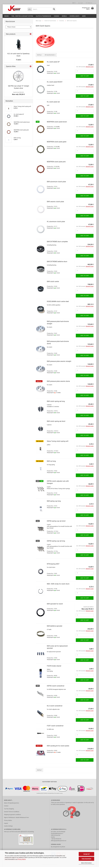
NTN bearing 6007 (53, 564)
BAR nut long (51, 461)
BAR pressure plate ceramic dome (58, 381)
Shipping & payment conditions (12, 814)
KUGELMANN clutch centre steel (58, 301)
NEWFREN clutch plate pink (56, 162)
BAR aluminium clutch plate (56, 182)
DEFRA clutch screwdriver (55, 686)
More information (86, 863)
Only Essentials (86, 859)
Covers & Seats (74, 16)
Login (81, 3)
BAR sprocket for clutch (55, 604)
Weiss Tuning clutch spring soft (57, 441)
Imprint (6, 823)
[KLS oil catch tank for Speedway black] (18, 44)
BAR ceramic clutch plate (55, 202)
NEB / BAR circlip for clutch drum (58, 584)
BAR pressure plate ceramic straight (59, 361)
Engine (6, 16)
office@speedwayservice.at (58, 840)
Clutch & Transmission (43, 16)
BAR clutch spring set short (56, 421)
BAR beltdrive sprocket (54, 626)
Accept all (86, 854)
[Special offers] (30, 66)
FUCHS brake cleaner (54, 666)
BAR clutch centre (53, 281)
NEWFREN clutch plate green (56, 142)
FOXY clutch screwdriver (55, 726)
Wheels (64, 16)
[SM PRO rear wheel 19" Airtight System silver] (18, 76)
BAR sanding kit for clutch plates (58, 746)
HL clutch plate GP (53, 62)
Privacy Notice (22, 859)
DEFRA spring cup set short (56, 521)
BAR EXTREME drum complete (57, 242)
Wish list (89, 3)
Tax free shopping (9, 808)
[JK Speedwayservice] (14, 8)
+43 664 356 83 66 (56, 838)
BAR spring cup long (54, 501)
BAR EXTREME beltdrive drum (57, 261)
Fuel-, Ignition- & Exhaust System (22, 16)
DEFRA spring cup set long (56, 541)
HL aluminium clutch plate (56, 221)
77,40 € (18, 60)
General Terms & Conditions (11, 811)
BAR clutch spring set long (56, 401)
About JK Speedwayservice (11, 803)
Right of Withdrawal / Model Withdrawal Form (16, 817)
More (84, 16)
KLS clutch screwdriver (54, 706)
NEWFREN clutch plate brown (57, 122)
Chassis (56, 16)
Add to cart (85, 76)
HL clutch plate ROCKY (54, 82)
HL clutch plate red (53, 102)
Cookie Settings (8, 826)
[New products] (30, 34)
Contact (6, 806)
